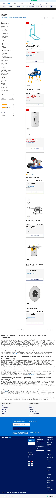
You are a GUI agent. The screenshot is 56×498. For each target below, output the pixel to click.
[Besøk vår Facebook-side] (39, 451)
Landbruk (3, 83)
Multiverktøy (4, 34)
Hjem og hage (4, 80)
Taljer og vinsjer (4, 60)
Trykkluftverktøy (4, 63)
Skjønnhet (3, 81)
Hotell (2, 89)
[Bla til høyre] (54, 8)
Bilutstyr (3, 24)
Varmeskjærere (5, 42)
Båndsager (4, 54)
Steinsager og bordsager (7, 50)
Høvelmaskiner (5, 56)
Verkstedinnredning (5, 26)
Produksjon (3, 67)
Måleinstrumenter (4, 79)
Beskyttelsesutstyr (5, 76)
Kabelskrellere (5, 36)
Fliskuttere (4, 37)
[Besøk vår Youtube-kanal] (37, 451)
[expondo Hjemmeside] (2, 17)
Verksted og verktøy (5, 23)
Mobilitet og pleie (4, 87)
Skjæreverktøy (5, 405)
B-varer (2, 91)
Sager (3, 46)
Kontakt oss (31, 440)
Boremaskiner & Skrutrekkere (8, 32)
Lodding (3, 64)
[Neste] (25, 330)
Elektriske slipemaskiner (7, 57)
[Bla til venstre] (1, 8)
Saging (3, 413)
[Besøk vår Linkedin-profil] (41, 451)
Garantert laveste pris (31, 55)
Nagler (3, 39)
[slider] (1, 100)
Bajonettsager (5, 53)
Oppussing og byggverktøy (6, 61)
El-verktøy (3, 29)
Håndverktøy (4, 66)
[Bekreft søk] (27, 3)
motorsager (6, 391)
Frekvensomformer (5, 71)
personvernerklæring (33, 432)
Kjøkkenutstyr (4, 22)
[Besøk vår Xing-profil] (43, 451)
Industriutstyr (5, 411)
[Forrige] (21, 330)
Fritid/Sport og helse (5, 90)
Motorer (3, 77)
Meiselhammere (5, 33)
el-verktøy (15, 353)
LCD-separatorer (5, 44)
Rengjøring (3, 84)
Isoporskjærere (5, 43)
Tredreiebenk (4, 40)
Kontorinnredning (4, 86)
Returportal (31, 443)
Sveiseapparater (4, 27)
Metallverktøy (4, 74)
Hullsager (4, 47)
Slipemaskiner (5, 30)
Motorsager (4, 49)
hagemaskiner (31, 374)
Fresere (3, 59)
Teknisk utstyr (5, 407)
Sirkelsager (4, 51)
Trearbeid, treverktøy (5, 73)
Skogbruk (4, 409)
